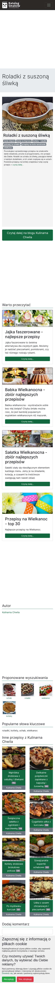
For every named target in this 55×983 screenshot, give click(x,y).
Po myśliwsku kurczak (13, 908)
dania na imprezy (24, 141)
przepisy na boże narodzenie (34, 144)
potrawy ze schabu (12, 144)
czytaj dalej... (18, 165)
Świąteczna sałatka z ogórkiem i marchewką (13, 823)
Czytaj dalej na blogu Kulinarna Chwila (27, 235)
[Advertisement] (27, 40)
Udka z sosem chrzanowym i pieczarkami (41, 906)
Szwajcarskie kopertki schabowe (41, 864)
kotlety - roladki (39, 141)
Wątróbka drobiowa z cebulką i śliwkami (14, 777)
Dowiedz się (7, 973)
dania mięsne (9, 141)
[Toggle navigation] (49, 5)
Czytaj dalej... (27, 359)
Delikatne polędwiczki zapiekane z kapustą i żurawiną (41, 779)
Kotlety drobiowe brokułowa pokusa (14, 867)
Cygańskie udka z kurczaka (41, 823)
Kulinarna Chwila (11, 612)
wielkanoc (8, 148)
